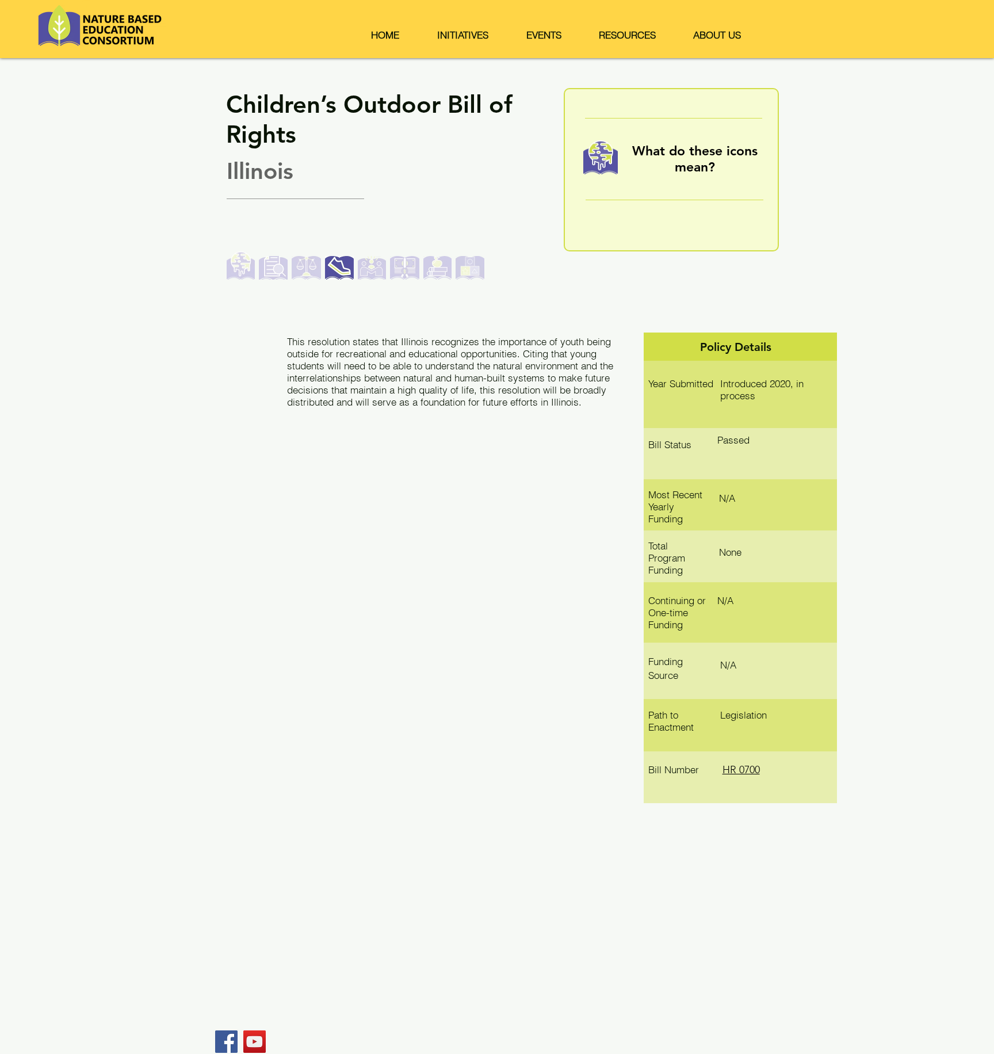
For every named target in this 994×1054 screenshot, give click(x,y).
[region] (671, 169)
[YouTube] (254, 1041)
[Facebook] (226, 1041)
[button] (462, 35)
